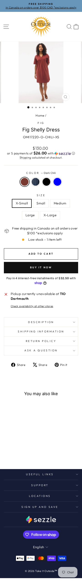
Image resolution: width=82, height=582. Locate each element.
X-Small (22, 203)
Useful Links (40, 474)
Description (41, 322)
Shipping (25, 157)
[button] (41, 153)
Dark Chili (24, 181)
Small (40, 203)
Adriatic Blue (57, 181)
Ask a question (40, 350)
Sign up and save (39, 507)
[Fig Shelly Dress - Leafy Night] (28, 453)
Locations (40, 496)
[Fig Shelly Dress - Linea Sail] (12, 453)
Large (30, 215)
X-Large (50, 215)
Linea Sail (35, 181)
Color (41, 173)
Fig (41, 123)
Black (46, 181)
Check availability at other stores (32, 306)
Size (41, 195)
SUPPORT (40, 485)
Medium (60, 203)
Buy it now (41, 267)
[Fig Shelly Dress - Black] (18, 453)
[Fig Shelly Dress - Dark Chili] (7, 453)
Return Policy (41, 341)
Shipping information (41, 331)
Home (40, 115)
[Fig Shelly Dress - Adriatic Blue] (23, 453)
